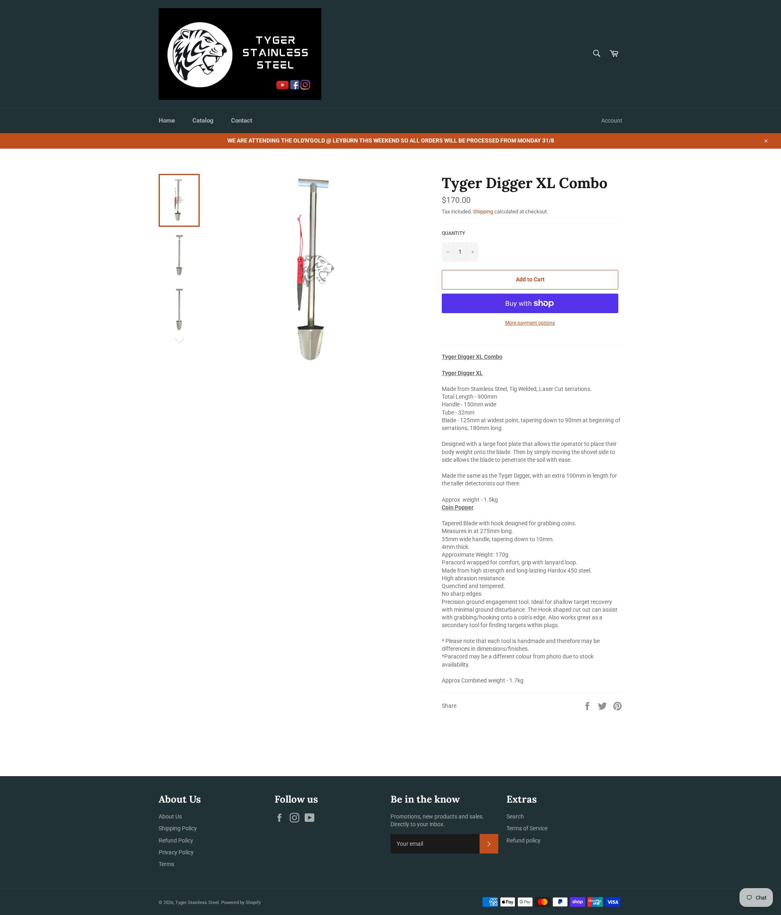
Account (611, 120)
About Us (170, 816)
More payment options (530, 323)
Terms (166, 864)
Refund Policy (176, 840)
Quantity (453, 233)
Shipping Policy (178, 828)
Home (167, 120)
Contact (241, 120)
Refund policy (523, 840)
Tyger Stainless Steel (197, 902)
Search (515, 816)
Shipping (483, 211)
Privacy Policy (176, 852)
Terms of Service (527, 828)
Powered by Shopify (241, 902)
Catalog (203, 120)
